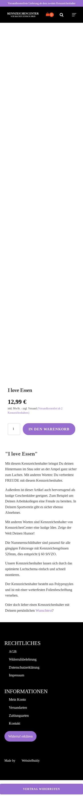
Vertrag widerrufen (41, 789)
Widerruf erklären (20, 736)
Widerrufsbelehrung (23, 659)
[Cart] (49, 14)
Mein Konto (17, 699)
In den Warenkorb (49, 429)
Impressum (16, 675)
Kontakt (14, 723)
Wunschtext (44, 610)
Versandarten (18, 707)
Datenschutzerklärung (24, 667)
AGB (13, 651)
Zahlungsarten (19, 715)
